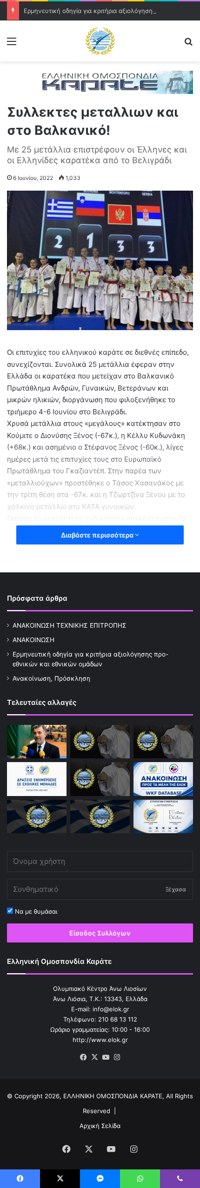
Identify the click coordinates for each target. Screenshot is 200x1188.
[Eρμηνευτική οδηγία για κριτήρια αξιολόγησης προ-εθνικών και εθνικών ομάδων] (163, 741)
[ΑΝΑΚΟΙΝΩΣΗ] (37, 741)
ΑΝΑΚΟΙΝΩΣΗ (33, 640)
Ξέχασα (176, 889)
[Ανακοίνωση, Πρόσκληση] (100, 779)
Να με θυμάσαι (35, 911)
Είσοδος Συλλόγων (100, 933)
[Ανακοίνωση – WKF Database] (163, 779)
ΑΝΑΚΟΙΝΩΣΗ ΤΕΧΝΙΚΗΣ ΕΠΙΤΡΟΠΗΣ (70, 625)
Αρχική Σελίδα (100, 1125)
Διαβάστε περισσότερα (98, 535)
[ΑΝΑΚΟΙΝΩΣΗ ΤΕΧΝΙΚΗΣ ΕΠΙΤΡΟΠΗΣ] (100, 741)
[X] (94, 1057)
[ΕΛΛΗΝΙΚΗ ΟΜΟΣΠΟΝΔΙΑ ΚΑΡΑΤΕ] (100, 41)
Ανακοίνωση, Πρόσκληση (51, 678)
